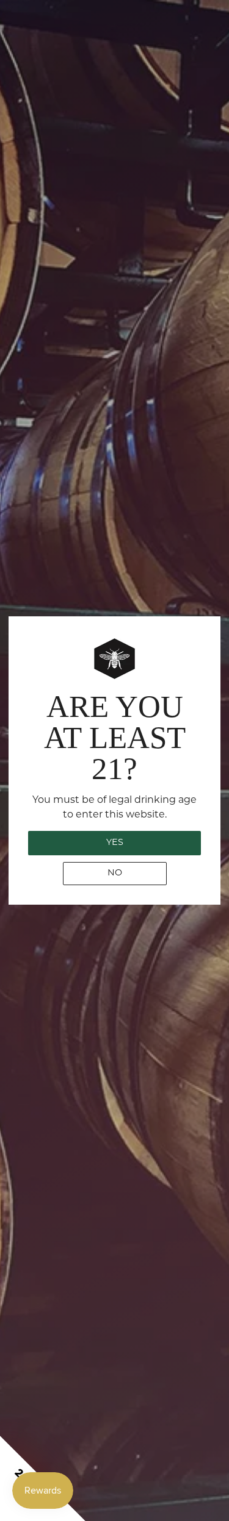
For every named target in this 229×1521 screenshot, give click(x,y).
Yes (114, 842)
